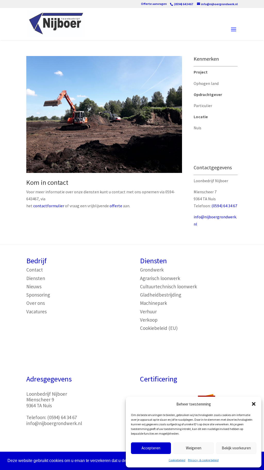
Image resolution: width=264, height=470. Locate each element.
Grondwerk (152, 270)
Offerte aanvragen (154, 4)
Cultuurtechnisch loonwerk (168, 286)
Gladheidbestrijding (160, 295)
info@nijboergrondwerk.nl (54, 423)
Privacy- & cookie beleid (203, 460)
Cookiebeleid (177, 460)
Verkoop (149, 320)
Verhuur (148, 311)
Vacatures (36, 311)
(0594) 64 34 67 (224, 205)
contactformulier (48, 205)
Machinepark (153, 303)
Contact (34, 270)
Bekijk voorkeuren (236, 447)
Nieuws (34, 286)
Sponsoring (38, 295)
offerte (116, 205)
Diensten (35, 278)
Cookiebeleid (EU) (159, 328)
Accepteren (151, 447)
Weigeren (193, 447)
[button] (253, 404)
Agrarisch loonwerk (160, 278)
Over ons (35, 303)
